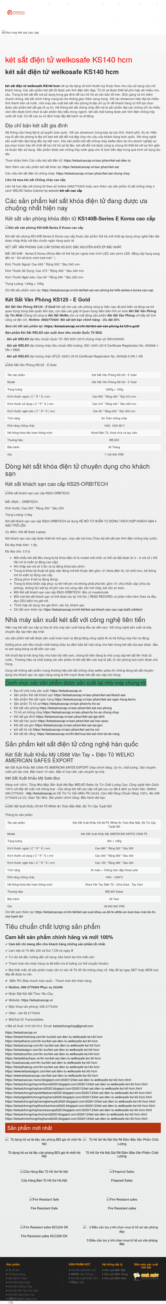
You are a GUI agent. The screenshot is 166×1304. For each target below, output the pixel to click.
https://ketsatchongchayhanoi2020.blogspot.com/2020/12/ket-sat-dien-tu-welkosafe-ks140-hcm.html (73, 1088)
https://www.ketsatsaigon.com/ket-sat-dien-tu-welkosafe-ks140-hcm (51, 1071)
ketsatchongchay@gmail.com (73, 1026)
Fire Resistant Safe (44, 1208)
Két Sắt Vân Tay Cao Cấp (23, 1290)
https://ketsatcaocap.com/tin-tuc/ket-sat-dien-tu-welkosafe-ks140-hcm (52, 1045)
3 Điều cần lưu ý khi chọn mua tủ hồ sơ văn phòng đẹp (122, 1242)
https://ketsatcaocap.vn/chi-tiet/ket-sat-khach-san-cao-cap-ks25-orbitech (93, 609)
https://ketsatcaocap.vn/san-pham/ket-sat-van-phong (76, 708)
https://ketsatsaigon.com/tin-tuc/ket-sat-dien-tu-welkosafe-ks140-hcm (52, 1049)
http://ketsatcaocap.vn (41, 793)
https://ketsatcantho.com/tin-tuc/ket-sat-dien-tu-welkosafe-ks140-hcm (52, 1054)
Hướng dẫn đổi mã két (85, 4)
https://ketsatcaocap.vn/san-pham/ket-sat (90, 167)
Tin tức (111, 4)
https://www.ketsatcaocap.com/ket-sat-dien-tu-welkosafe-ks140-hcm (51, 1075)
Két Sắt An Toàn (17, 1278)
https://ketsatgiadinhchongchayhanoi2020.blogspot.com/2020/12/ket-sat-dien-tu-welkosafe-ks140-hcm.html (78, 1097)
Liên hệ (149, 4)
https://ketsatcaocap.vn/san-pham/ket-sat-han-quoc (73, 721)
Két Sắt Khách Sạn (19, 1282)
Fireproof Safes (122, 1180)
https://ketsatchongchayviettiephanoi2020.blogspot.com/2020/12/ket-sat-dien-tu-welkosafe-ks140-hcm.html (78, 1092)
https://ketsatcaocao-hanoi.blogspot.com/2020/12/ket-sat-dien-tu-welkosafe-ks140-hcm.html (68, 1080)
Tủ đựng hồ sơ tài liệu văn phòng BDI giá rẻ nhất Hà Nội (44, 1154)
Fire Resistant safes (122, 1208)
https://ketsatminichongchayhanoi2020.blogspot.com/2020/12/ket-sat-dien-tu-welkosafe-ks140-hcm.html (76, 1118)
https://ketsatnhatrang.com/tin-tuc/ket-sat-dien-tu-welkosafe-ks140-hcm (54, 1036)
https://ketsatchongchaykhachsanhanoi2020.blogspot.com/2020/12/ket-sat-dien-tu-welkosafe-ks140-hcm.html (80, 1105)
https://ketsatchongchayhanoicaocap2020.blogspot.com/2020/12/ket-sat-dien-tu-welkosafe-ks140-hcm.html (78, 1110)
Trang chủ (39, 4)
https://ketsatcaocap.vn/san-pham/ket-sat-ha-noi (66, 729)
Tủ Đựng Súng (16, 1274)
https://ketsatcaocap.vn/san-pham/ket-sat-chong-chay (93, 173)
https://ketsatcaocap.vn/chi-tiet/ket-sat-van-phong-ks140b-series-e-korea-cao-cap (97, 290)
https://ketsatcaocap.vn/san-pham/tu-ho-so (71, 703)
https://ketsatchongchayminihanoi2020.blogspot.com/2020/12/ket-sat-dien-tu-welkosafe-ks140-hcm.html (76, 1084)
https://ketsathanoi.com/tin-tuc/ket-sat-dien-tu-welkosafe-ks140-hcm (51, 1041)
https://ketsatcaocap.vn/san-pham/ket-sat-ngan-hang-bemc (95, 699)
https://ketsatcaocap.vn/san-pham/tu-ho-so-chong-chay (81, 712)
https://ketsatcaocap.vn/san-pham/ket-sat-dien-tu (97, 160)
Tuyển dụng (130, 4)
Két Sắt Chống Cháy (20, 1286)
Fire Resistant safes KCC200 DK (44, 1236)
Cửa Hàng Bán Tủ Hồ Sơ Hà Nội (44, 1180)
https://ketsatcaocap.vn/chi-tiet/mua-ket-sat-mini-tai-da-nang (78, 734)
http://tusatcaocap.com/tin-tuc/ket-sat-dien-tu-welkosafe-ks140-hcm (51, 1062)
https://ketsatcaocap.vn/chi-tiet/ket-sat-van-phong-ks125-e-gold (91, 326)
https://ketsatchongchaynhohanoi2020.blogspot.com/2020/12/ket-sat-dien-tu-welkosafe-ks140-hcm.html (76, 1114)
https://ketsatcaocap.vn (66, 690)
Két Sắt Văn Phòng (82, 1274)
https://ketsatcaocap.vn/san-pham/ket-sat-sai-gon (69, 725)
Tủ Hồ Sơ (13, 1270)
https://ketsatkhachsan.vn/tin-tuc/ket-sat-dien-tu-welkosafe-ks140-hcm (53, 1058)
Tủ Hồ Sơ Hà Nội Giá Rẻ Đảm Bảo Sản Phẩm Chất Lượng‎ (122, 1154)
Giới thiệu (58, 4)
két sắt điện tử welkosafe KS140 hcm (32, 86)
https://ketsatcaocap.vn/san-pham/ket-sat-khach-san (90, 695)
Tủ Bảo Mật (77, 1282)
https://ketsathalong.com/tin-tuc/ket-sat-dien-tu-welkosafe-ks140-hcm (52, 1067)
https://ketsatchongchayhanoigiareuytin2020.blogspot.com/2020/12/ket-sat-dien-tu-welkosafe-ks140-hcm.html (80, 1101)
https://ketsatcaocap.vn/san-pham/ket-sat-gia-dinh (70, 716)
